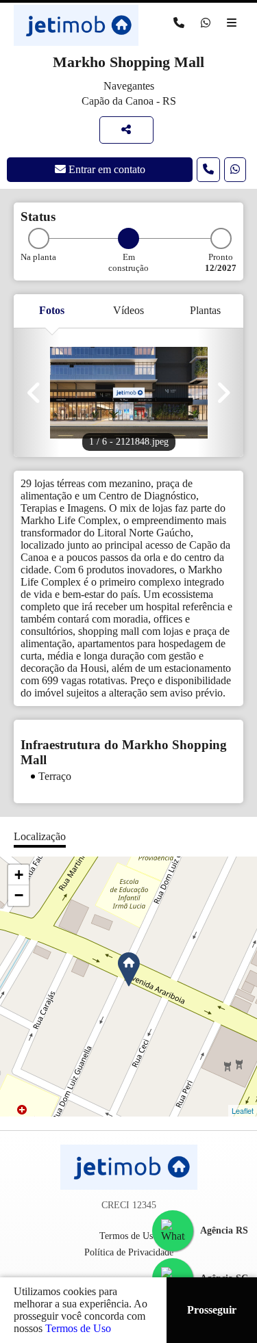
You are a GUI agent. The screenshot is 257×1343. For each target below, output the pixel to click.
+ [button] (18, 874)
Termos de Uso (78, 1328)
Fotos (51, 310)
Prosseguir (211, 1310)
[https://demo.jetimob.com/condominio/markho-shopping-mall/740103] (126, 130)
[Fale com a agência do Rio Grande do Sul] (172, 1230)
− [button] (18, 895)
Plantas (205, 310)
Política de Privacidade (128, 1252)
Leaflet (243, 1110)
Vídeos (128, 310)
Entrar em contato (105, 169)
